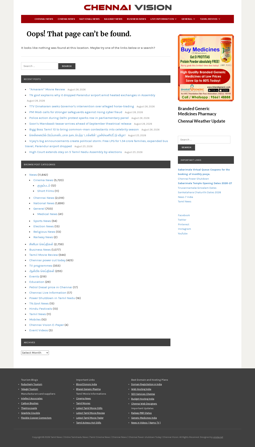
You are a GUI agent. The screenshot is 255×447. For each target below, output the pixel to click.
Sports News (42, 221)
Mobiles (35, 319)
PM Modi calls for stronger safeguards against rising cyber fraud (75, 112)
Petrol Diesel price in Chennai (50, 287)
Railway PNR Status (141, 413)
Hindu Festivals (40, 308)
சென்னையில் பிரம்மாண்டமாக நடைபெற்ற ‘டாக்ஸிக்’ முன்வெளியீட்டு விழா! (77, 135)
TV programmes (40, 265)
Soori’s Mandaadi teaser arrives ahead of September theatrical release (80, 123)
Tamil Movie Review (43, 255)
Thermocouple (29, 408)
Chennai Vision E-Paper (46, 325)
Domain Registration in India (146, 384)
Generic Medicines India (144, 417)
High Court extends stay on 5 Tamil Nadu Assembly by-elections (75, 152)
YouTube (182, 233)
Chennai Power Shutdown (193, 178)
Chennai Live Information (47, 292)
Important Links (191, 160)
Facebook (184, 215)
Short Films (45, 191)
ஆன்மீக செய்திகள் (42, 271)
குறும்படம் (43, 185)
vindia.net (218, 437)
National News (89, 19)
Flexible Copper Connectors (36, 417)
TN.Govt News (39, 303)
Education (36, 282)
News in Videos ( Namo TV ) (146, 422)
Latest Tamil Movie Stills (89, 408)
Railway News (113, 19)
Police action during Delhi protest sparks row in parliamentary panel (79, 118)
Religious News (44, 231)
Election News (43, 226)
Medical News (47, 214)
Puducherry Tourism (31, 384)
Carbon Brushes (29, 403)
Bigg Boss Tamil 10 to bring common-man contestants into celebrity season (84, 129)
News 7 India (185, 197)
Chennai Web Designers (144, 403)
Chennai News (44, 19)
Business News (136, 19)
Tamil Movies (208, 19)
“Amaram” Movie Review (47, 89)
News (33, 174)
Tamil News (37, 314)
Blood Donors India (86, 384)
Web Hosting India (141, 389)
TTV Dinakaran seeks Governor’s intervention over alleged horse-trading (81, 106)
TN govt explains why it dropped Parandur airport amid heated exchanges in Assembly (92, 95)
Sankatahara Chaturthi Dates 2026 (199, 192)
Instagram (184, 228)
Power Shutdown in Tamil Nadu (52, 298)
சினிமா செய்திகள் (41, 244)
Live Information (162, 19)
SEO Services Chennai (143, 394)
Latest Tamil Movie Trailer (89, 417)
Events (34, 276)
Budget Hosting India (142, 398)
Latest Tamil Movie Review (90, 413)
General (186, 19)
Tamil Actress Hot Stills (88, 422)
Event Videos (38, 330)
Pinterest (183, 224)
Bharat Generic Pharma (88, 389)
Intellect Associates (32, 398)
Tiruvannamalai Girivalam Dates (197, 187)
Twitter (182, 219)
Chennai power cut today (47, 260)
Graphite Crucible (30, 413)
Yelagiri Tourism (29, 389)
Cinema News (66, 19)
